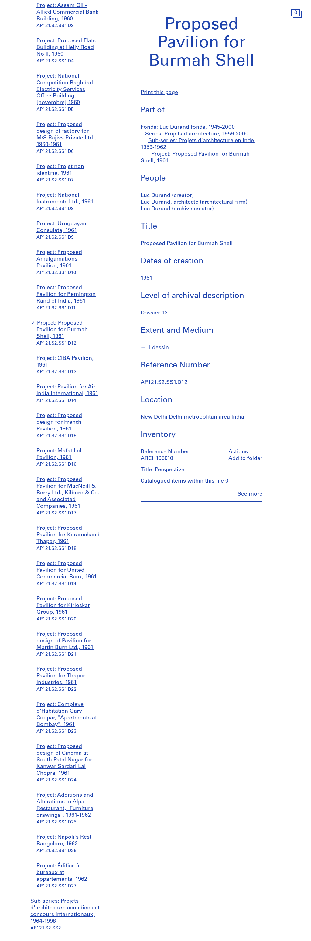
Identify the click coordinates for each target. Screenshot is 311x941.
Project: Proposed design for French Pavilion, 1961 (59, 422)
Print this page (159, 93)
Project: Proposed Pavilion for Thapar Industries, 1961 (60, 676)
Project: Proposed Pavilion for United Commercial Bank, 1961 (66, 570)
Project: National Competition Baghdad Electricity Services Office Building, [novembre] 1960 (64, 90)
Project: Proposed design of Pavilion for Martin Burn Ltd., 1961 (65, 641)
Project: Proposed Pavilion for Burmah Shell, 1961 (62, 330)
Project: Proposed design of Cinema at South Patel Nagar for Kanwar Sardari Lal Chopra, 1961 (64, 760)
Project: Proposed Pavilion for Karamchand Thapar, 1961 (68, 535)
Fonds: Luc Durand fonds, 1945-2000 (188, 127)
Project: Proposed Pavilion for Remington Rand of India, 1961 (66, 294)
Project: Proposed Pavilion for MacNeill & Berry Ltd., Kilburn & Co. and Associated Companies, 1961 (67, 493)
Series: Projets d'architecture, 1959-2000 (196, 134)
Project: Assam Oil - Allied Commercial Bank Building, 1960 (67, 12)
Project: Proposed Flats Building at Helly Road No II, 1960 (66, 47)
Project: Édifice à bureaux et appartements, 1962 (61, 872)
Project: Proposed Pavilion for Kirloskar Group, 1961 (63, 605)
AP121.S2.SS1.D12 (164, 382)
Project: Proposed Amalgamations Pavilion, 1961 (59, 259)
